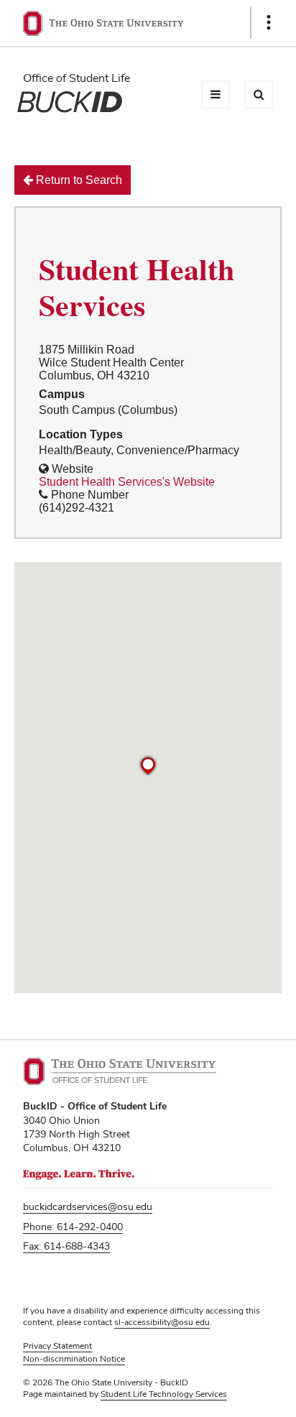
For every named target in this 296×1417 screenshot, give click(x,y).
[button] (148, 766)
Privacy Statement (57, 1346)
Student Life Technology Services (164, 1394)
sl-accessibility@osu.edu (162, 1322)
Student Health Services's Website (127, 482)
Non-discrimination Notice (74, 1359)
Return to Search (77, 180)
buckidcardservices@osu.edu (87, 1206)
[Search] (258, 94)
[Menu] (215, 94)
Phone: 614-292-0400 (73, 1226)
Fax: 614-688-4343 (66, 1246)
